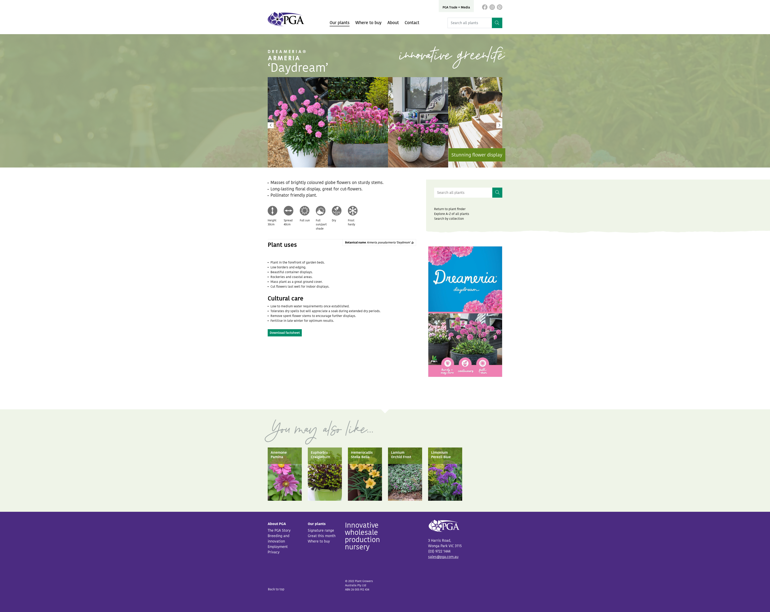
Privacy (274, 552)
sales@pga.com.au (443, 556)
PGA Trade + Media (456, 7)
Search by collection (449, 219)
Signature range (321, 530)
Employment (278, 546)
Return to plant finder (450, 209)
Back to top (276, 589)
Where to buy (368, 23)
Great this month (321, 535)
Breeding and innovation (278, 538)
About (393, 23)
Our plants (340, 23)
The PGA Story (279, 530)
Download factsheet (285, 333)
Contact (412, 23)
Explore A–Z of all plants (451, 214)
